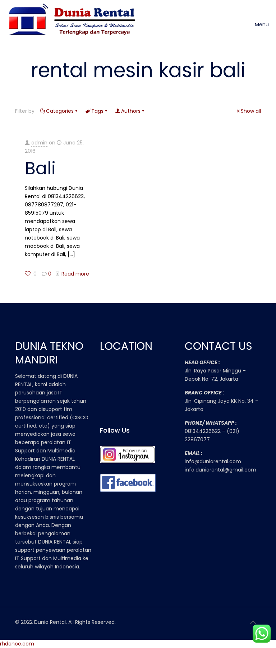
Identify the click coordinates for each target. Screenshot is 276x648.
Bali (40, 168)
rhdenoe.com (17, 643)
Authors (131, 111)
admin (39, 142)
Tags (97, 111)
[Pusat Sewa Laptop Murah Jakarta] (74, 24)
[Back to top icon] (253, 622)
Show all (251, 111)
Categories (60, 111)
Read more (75, 273)
